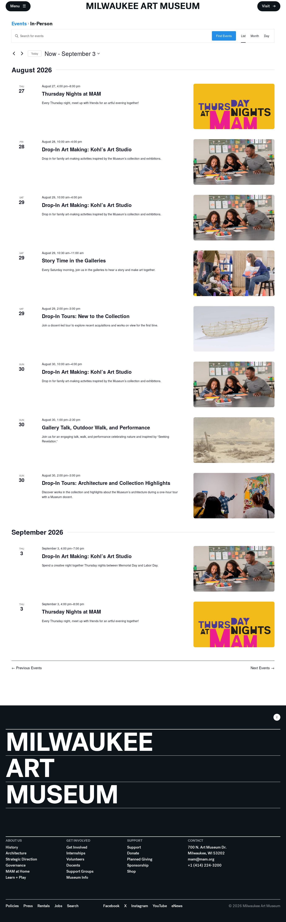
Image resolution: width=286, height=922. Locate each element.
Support (134, 847)
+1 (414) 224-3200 (205, 865)
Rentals (43, 905)
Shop (131, 871)
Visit (266, 6)
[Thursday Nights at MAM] (233, 106)
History (12, 847)
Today (34, 53)
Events (19, 23)
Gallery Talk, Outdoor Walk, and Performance (96, 427)
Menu (15, 6)
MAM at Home (18, 871)
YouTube (160, 905)
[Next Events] (22, 53)
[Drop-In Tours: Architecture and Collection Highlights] (233, 496)
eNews (177, 905)
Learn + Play (16, 877)
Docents (73, 865)
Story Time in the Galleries (74, 260)
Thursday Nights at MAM (71, 93)
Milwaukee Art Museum (143, 6)
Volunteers (75, 859)
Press (28, 905)
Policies (12, 905)
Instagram (139, 905)
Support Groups (80, 871)
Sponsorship (138, 865)
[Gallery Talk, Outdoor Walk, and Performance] (233, 440)
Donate (133, 853)
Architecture (16, 853)
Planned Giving (139, 859)
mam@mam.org (201, 859)
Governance (16, 865)
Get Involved (76, 847)
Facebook (111, 905)
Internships (75, 853)
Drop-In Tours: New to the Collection (86, 316)
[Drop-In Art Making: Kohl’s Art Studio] (233, 162)
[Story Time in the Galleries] (233, 273)
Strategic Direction (21, 859)
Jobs (58, 905)
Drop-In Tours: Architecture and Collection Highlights (106, 482)
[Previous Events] (14, 53)
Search (73, 905)
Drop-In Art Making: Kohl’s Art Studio (87, 149)
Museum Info (77, 877)
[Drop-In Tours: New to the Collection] (233, 329)
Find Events (224, 36)
